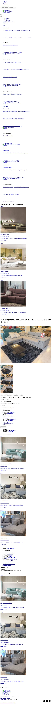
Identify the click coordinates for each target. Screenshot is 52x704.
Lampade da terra (6, 152)
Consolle (5, 62)
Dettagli (2, 427)
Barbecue (5, 169)
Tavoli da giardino (20, 177)
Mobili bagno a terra (16, 111)
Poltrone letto (26, 69)
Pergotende (25, 169)
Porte (8, 143)
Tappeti (9, 201)
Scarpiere (17, 194)
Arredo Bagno (18, 102)
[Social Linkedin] (44, 701)
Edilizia (12, 127)
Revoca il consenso (13, 699)
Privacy (2, 699)
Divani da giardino (19, 169)
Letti (8, 101)
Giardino (17, 161)
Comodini (5, 101)
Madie (19, 62)
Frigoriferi (11, 45)
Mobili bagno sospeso (7, 111)
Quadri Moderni (11, 194)
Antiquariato (5, 187)
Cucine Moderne (6, 30)
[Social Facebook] (47, 701)
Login (14, 702)
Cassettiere (19, 94)
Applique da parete (7, 160)
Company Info (3, 698)
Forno (7, 45)
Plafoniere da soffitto (15, 160)
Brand (8, 698)
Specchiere (5, 201)
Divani (8, 62)
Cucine (13, 21)
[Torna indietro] (5, 22)
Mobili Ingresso (10, 69)
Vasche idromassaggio (17, 126)
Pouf (14, 77)
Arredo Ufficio (17, 187)
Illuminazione (17, 144)
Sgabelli (4, 84)
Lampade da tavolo (14, 152)
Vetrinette (19, 84)
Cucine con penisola (7, 37)
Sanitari (4, 126)
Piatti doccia (13, 118)
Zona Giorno (17, 53)
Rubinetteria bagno (20, 118)
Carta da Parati (10, 135)
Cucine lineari (28, 37)
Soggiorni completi (10, 84)
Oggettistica (5, 194)
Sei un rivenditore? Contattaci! (7, 702)
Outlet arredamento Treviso (8, 423)
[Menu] (1, 16)
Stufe (11, 143)
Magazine (5, 1)
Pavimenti (5, 143)
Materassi (11, 101)
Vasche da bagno (9, 126)
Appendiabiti (10, 187)
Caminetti (5, 135)
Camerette (8, 94)
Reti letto (15, 101)
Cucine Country (26, 30)
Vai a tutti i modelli (6, 27)
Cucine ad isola (22, 37)
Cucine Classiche (19, 30)
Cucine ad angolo (14, 37)
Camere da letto (14, 94)
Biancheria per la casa (24, 187)
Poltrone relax (6, 77)
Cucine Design (13, 30)
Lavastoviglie (15, 45)
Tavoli (15, 84)
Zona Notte (16, 85)
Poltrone (21, 69)
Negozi (4, 2)
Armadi (4, 94)
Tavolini (12, 201)
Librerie (16, 62)
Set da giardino (13, 177)
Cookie (5, 699)
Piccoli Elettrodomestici (17, 52)
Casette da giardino (11, 169)
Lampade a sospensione (23, 152)
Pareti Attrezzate (16, 69)
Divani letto (12, 62)
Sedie (16, 77)
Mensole (4, 69)
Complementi (17, 178)
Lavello (4, 52)
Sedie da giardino (6, 177)
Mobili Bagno (5, 106)
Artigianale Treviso (7, 424)
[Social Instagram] (50, 701)
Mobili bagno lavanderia (25, 111)
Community (5, 3)
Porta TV (11, 77)
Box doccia (5, 118)
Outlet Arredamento (4, 5)
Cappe (4, 45)
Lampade (4, 147)
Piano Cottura (9, 52)
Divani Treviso (6, 422)
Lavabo (9, 118)
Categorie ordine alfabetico (7, 167)
